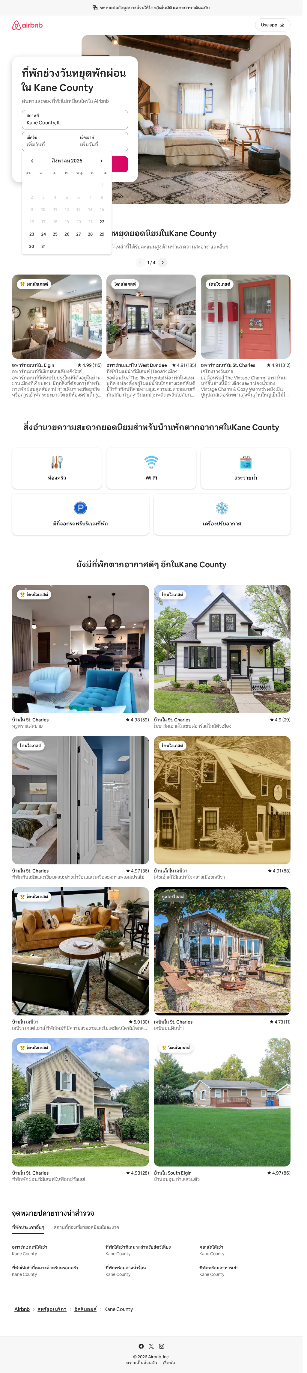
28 (90, 234)
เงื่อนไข (169, 1363)
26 (66, 234)
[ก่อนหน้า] (140, 262)
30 (31, 246)
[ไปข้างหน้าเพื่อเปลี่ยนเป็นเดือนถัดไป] (101, 161)
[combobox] (75, 122)
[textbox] (48, 144)
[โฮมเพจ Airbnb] (27, 25)
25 (55, 234)
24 (43, 234)
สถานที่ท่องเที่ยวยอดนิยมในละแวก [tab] (86, 1227)
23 (31, 234)
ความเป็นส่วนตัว (141, 1363)
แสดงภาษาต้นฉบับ (191, 7)
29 (102, 234)
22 (102, 221)
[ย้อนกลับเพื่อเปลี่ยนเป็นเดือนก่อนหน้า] (32, 161)
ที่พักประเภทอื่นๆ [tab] (28, 1227)
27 (78, 234)
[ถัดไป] (162, 262)
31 (43, 246)
